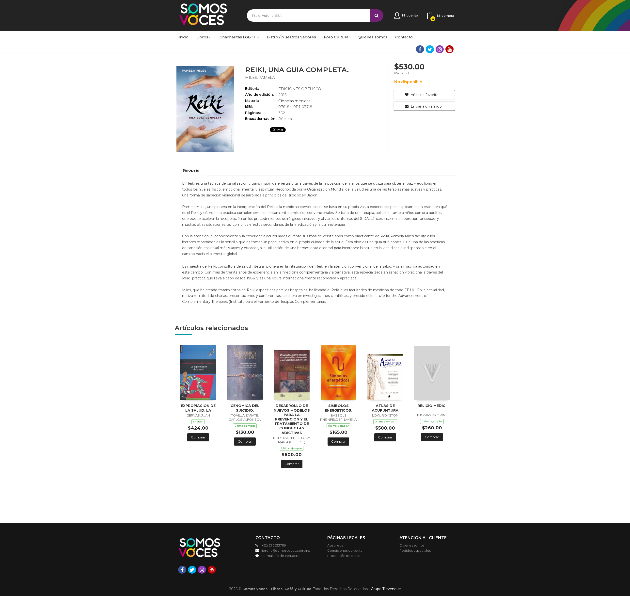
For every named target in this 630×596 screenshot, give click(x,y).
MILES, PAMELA (260, 77)
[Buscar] (376, 15)
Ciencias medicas (294, 100)
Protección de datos (343, 556)
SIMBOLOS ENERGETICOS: (338, 407)
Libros (202, 37)
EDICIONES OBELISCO (299, 88)
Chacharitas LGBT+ (238, 37)
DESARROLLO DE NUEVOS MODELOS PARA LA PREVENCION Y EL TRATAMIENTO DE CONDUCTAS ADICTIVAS (292, 419)
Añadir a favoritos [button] (425, 95)
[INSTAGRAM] (440, 49)
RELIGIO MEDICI (432, 405)
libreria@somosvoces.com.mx (285, 550)
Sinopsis (190, 170)
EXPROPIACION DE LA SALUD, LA (198, 407)
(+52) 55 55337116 (273, 545)
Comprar (198, 437)
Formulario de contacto (280, 556)
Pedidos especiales (415, 550)
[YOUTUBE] (449, 49)
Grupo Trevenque (386, 589)
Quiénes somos (411, 545)
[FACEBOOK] (420, 49)
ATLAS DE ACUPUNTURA (385, 407)
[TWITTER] (430, 49)
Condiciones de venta (344, 550)
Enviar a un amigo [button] (426, 106)
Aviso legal (335, 545)
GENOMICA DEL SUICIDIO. (245, 407)
